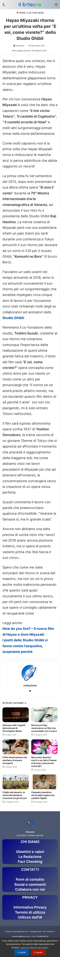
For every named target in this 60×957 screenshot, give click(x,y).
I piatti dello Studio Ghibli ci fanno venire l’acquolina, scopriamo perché (25, 646)
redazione (20, 45)
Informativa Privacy (30, 907)
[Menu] (56, 5)
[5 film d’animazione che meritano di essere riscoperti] (15, 746)
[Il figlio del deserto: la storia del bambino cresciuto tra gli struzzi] (15, 781)
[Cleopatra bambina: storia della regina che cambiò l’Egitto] (44, 781)
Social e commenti (30, 884)
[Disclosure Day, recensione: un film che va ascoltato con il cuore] (44, 714)
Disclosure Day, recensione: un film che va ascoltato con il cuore (44, 728)
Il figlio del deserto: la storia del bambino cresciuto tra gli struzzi (14, 795)
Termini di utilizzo (30, 912)
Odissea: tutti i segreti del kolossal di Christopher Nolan (13, 728)
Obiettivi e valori (30, 852)
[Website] (30, 691)
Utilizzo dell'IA (30, 917)
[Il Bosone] (30, 4)
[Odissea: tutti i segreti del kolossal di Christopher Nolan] (15, 714)
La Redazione (30, 856)
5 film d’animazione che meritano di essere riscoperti (14, 760)
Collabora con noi (30, 889)
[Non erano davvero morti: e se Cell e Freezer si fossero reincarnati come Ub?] (44, 746)
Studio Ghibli (13, 318)
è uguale (22, 952)
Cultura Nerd (35, 12)
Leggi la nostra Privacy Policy (34, 947)
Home (22, 12)
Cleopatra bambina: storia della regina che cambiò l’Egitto (42, 795)
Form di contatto (30, 879)
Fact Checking (30, 861)
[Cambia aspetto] (3, 5)
